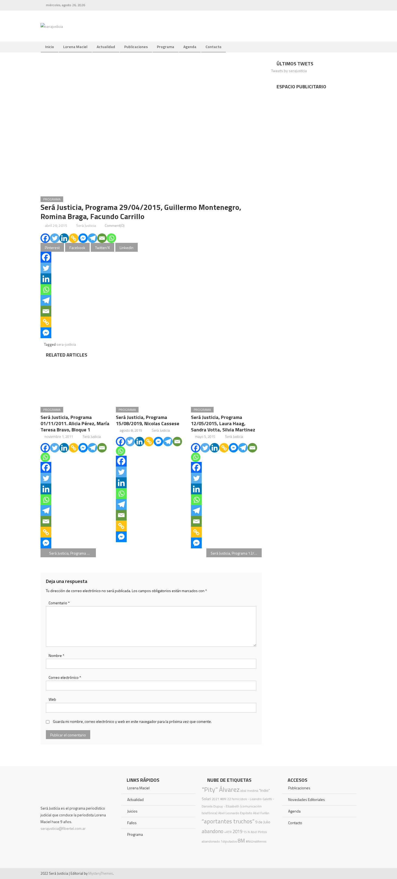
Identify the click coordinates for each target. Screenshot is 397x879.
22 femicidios (237, 798)
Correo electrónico (65, 677)
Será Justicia (86, 225)
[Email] (102, 238)
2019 (237, 831)
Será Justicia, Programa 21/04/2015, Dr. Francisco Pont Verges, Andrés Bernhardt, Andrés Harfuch (72, 553)
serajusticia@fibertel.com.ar (63, 828)
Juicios (132, 811)
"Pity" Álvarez (221, 789)
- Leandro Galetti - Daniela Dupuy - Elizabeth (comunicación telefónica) (238, 806)
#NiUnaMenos (256, 841)
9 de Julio (262, 822)
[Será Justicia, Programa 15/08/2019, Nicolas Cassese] (151, 380)
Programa (165, 46)
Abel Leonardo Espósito (235, 813)
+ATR (228, 831)
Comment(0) (115, 225)
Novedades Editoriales (306, 799)
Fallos (132, 823)
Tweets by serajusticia (289, 70)
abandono (212, 831)
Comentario (59, 603)
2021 (215, 798)
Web (52, 699)
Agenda (189, 46)
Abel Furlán (261, 813)
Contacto (213, 46)
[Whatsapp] (111, 238)
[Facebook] (45, 238)
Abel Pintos (259, 831)
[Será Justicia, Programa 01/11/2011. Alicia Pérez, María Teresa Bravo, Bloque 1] (76, 380)
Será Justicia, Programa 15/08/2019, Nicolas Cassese (147, 420)
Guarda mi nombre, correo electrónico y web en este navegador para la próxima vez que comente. (132, 721)
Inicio (49, 46)
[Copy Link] (73, 238)
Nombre (56, 655)
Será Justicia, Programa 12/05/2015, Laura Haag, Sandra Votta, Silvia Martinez (223, 423)
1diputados (229, 841)
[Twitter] (54, 238)
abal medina (249, 790)
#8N (223, 798)
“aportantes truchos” (228, 821)
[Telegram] (92, 238)
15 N (246, 831)
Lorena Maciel (75, 46)
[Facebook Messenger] (83, 238)
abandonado (211, 841)
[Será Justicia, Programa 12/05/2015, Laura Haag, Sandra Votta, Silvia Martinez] (226, 380)
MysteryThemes (100, 873)
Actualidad (106, 46)
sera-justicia (66, 344)
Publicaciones (136, 46)
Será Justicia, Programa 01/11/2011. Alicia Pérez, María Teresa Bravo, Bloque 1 (75, 423)
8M (241, 840)
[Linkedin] (64, 238)
